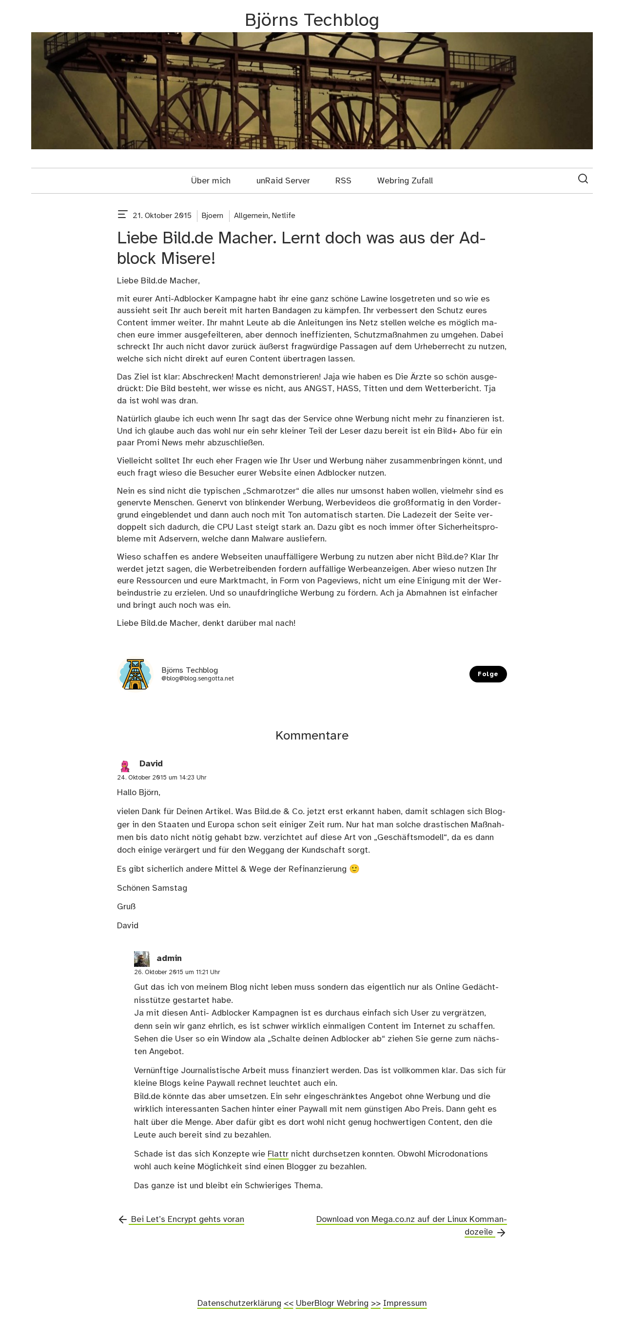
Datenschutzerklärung (239, 1303)
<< (288, 1303)
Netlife (283, 216)
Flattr (278, 1154)
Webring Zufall (405, 181)
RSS (343, 181)
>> (376, 1303)
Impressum (405, 1303)
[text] (123, 216)
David (151, 764)
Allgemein (251, 216)
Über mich (211, 181)
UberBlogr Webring (332, 1303)
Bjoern (212, 216)
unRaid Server (283, 181)
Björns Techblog (312, 21)
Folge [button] (488, 674)
